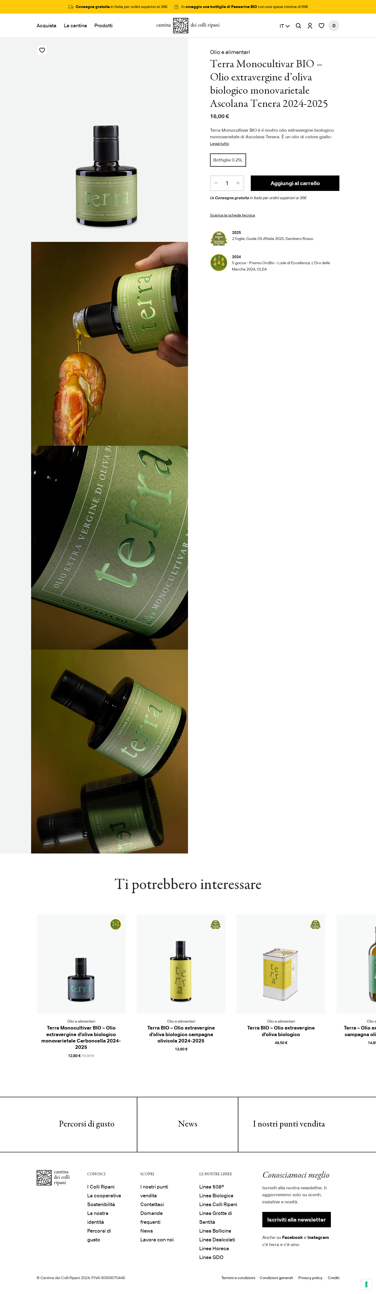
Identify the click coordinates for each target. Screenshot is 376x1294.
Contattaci (152, 1204)
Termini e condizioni (238, 1278)
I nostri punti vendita (289, 1124)
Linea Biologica (216, 1195)
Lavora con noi (157, 1239)
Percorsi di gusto (87, 1124)
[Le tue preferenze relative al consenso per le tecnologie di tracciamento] (366, 1284)
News (187, 1124)
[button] (285, 26)
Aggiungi (81, 1063)
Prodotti (103, 25)
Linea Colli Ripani (218, 1204)
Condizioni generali (276, 1278)
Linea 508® (211, 1187)
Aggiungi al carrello (295, 183)
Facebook (292, 1237)
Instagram (318, 1237)
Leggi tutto (219, 143)
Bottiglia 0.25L (228, 160)
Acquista (46, 25)
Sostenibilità (101, 1204)
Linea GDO (211, 1257)
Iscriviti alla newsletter (296, 1219)
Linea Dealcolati (217, 1239)
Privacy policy (310, 1278)
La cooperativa (104, 1195)
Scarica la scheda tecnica (232, 215)
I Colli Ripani (101, 1187)
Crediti (333, 1278)
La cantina (75, 25)
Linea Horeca (214, 1248)
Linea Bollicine (215, 1231)
